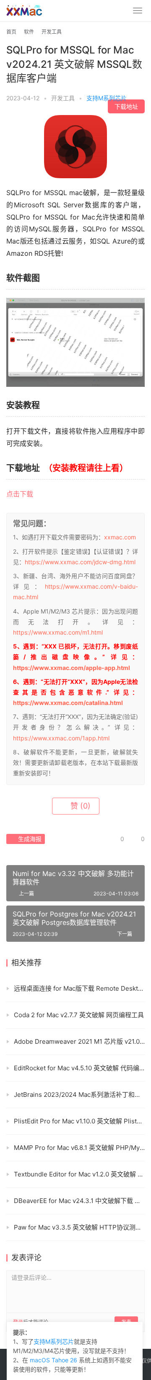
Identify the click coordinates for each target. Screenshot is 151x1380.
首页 (11, 32)
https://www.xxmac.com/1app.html (61, 738)
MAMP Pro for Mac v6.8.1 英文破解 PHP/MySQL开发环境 (79, 1148)
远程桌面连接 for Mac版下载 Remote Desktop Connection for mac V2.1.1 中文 (79, 988)
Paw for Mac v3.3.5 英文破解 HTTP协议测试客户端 (79, 1227)
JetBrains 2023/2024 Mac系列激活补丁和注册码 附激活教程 (79, 1095)
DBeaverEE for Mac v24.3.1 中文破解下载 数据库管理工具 (79, 1201)
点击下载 (19, 494)
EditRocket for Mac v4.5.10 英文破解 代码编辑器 (79, 1068)
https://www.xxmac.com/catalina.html (68, 702)
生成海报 (29, 838)
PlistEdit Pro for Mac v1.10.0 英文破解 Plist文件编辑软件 (79, 1121)
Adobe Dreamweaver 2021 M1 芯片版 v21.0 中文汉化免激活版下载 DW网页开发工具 (79, 1041)
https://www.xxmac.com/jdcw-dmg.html (80, 561)
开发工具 (63, 98)
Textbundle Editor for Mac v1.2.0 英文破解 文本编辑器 (79, 1174)
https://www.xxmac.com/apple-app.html (71, 667)
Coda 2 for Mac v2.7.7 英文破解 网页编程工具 (79, 1015)
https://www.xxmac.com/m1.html (58, 632)
